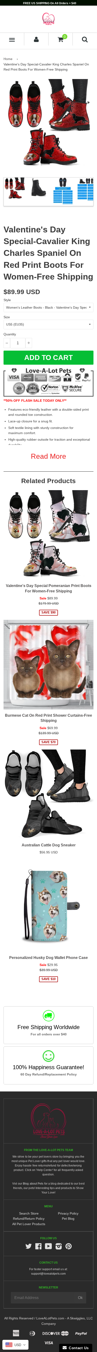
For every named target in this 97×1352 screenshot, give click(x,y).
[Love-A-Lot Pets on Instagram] (58, 1248)
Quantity (10, 334)
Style (7, 300)
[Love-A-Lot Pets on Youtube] (48, 1248)
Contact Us (78, 1348)
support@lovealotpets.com (48, 1273)
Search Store (29, 1213)
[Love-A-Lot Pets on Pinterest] (68, 1248)
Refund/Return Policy (28, 1218)
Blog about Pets (33, 1183)
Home (8, 59)
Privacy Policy (68, 1213)
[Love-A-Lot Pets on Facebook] (38, 1248)
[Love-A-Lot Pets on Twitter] (28, 1248)
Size (7, 317)
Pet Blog (68, 1218)
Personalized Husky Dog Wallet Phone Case (48, 958)
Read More (48, 456)
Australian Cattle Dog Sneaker (49, 845)
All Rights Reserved (18, 1318)
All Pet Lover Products (28, 1224)
